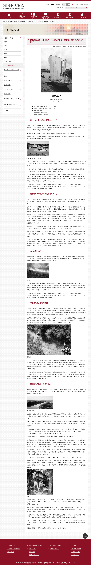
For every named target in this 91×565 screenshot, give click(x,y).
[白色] (50, 4)
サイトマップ (60, 7)
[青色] (53, 4)
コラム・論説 (32, 549)
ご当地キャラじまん (55, 545)
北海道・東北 (8, 38)
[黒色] (52, 4)
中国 (5, 53)
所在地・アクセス (34, 555)
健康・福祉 (7, 85)
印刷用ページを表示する (62, 46)
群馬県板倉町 (56, 96)
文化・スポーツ (8, 89)
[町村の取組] (58, 15)
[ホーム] (9, 15)
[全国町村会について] (21, 15)
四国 (5, 57)
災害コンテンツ (54, 549)
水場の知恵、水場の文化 (40, 112)
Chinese (81, 4)
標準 (64, 4)
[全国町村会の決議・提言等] (45, 15)
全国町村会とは (11, 545)
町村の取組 (14, 21)
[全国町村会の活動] (33, 15)
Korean (86, 4)
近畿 (5, 49)
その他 (6, 110)
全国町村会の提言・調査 (35, 545)
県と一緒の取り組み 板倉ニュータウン (45, 106)
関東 (5, 42)
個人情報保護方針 (76, 549)
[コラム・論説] (82, 15)
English (76, 4)
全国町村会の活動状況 (13, 549)
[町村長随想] (70, 15)
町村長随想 (32, 552)
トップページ (6, 21)
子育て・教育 (8, 80)
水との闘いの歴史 (39, 110)
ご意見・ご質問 (75, 552)
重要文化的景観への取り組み (42, 114)
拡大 (68, 4)
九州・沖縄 (7, 61)
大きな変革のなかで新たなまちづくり (44, 108)
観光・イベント (8, 76)
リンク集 (73, 545)
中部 (5, 45)
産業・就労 (7, 94)
